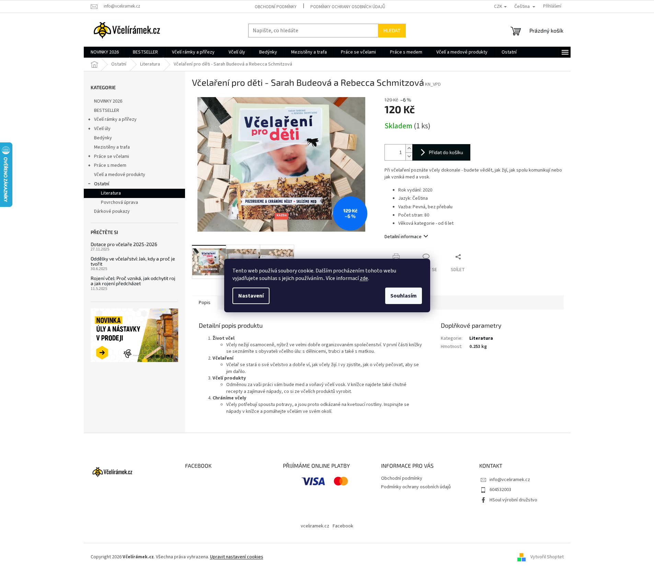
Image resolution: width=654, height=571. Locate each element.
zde (364, 278)
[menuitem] (105, 52)
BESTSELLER (106, 110)
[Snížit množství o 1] (408, 156)
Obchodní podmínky (276, 7)
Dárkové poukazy (112, 211)
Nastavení (251, 296)
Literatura (111, 193)
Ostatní (101, 183)
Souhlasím (403, 296)
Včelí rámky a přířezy (115, 119)
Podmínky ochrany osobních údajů (347, 7)
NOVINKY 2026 (108, 101)
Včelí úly (102, 128)
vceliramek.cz (315, 526)
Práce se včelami (111, 156)
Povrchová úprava (119, 202)
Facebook (343, 526)
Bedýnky (103, 138)
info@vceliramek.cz (510, 479)
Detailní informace (403, 236)
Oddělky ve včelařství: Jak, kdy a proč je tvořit (133, 261)
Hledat (391, 30)
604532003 (500, 489)
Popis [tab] (204, 302)
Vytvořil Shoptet (547, 556)
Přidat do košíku (446, 152)
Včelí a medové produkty (119, 174)
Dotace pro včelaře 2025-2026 (124, 244)
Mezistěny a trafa (112, 147)
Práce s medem (110, 165)
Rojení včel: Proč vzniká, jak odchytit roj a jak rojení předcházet (133, 281)
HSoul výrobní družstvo (513, 500)
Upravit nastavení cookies (236, 556)
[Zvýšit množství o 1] (408, 148)
